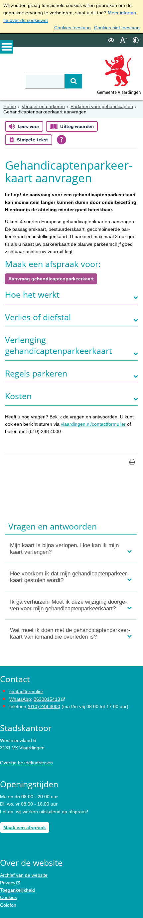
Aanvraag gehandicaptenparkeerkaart (51, 278)
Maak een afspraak (24, 827)
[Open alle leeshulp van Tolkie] (61, 139)
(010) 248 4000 (44, 706)
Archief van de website (24, 875)
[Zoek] (73, 81)
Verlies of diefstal (38, 317)
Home (9, 106)
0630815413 (47, 699)
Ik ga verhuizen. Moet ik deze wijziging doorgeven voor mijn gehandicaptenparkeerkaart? (68, 605)
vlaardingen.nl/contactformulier (93, 424)
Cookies (8, 897)
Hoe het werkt (32, 294)
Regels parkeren (36, 373)
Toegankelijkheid (17, 890)
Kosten (18, 395)
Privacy (7, 882)
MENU (6, 47)
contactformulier (26, 691)
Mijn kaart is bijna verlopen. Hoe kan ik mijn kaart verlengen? (64, 548)
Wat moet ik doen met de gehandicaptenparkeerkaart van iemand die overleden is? (70, 633)
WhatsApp (20, 699)
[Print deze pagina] (132, 462)
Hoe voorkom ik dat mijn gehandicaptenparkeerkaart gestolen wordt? (69, 576)
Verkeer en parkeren (43, 106)
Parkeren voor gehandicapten (102, 106)
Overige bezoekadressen (26, 762)
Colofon (8, 905)
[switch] (111, 40)
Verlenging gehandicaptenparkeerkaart (58, 345)
